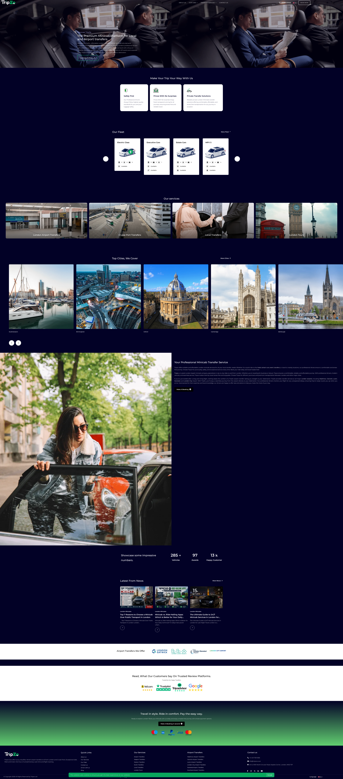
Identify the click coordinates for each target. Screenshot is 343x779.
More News (216, 581)
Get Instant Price (86, 58)
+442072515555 (286, 2)
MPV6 (149, 142)
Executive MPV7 (212, 142)
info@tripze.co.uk (255, 761)
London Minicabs (125, 611)
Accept (270, 775)
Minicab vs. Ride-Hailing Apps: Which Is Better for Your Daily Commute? (169, 616)
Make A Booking (183, 389)
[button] (105, 159)
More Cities (225, 258)
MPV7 (179, 142)
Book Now (304, 2)
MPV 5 (120, 142)
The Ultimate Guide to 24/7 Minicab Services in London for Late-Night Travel (204, 616)
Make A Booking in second (170, 724)
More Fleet (225, 132)
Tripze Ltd (34, 776)
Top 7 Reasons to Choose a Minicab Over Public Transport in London (136, 616)
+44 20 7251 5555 (254, 758)
